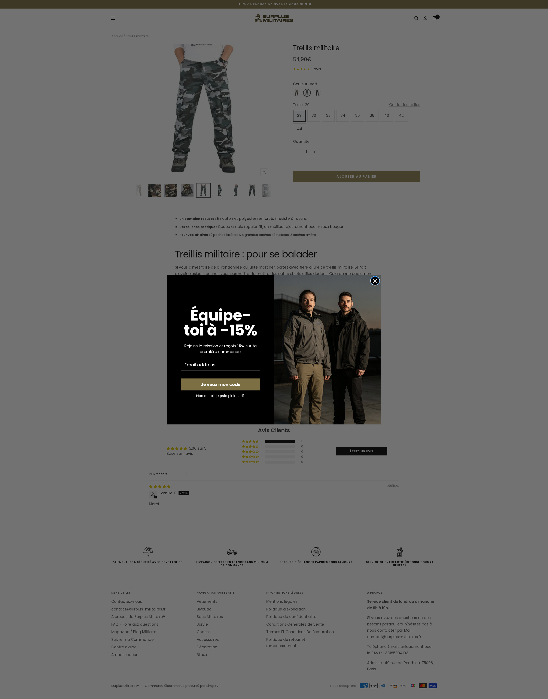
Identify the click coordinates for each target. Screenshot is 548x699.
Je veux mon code (220, 384)
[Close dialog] (375, 280)
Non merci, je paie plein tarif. (220, 395)
